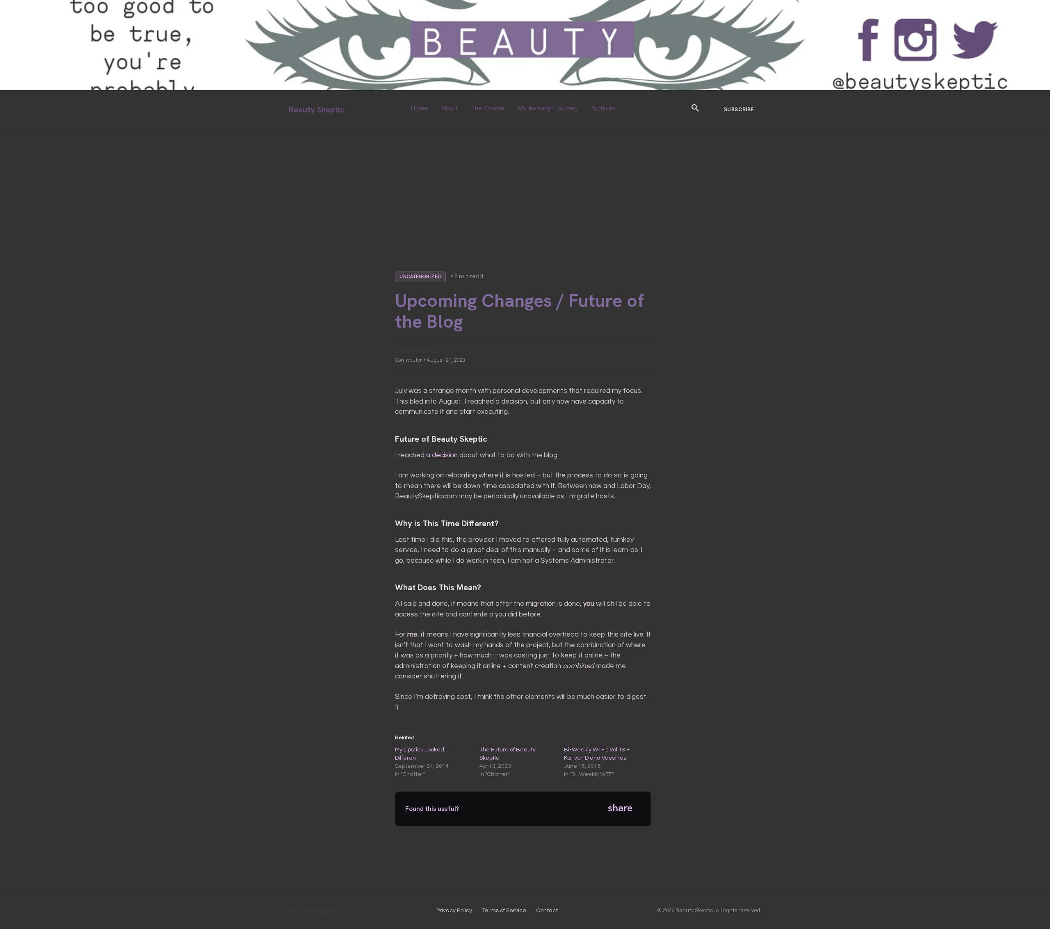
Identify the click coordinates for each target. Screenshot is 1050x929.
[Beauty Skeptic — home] (525, 88)
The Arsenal (487, 108)
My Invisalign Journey (548, 108)
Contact (547, 910)
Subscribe (739, 109)
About (449, 108)
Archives (603, 108)
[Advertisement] (525, 190)
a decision (442, 455)
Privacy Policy (454, 910)
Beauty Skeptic (317, 109)
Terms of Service (504, 910)
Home (419, 108)
